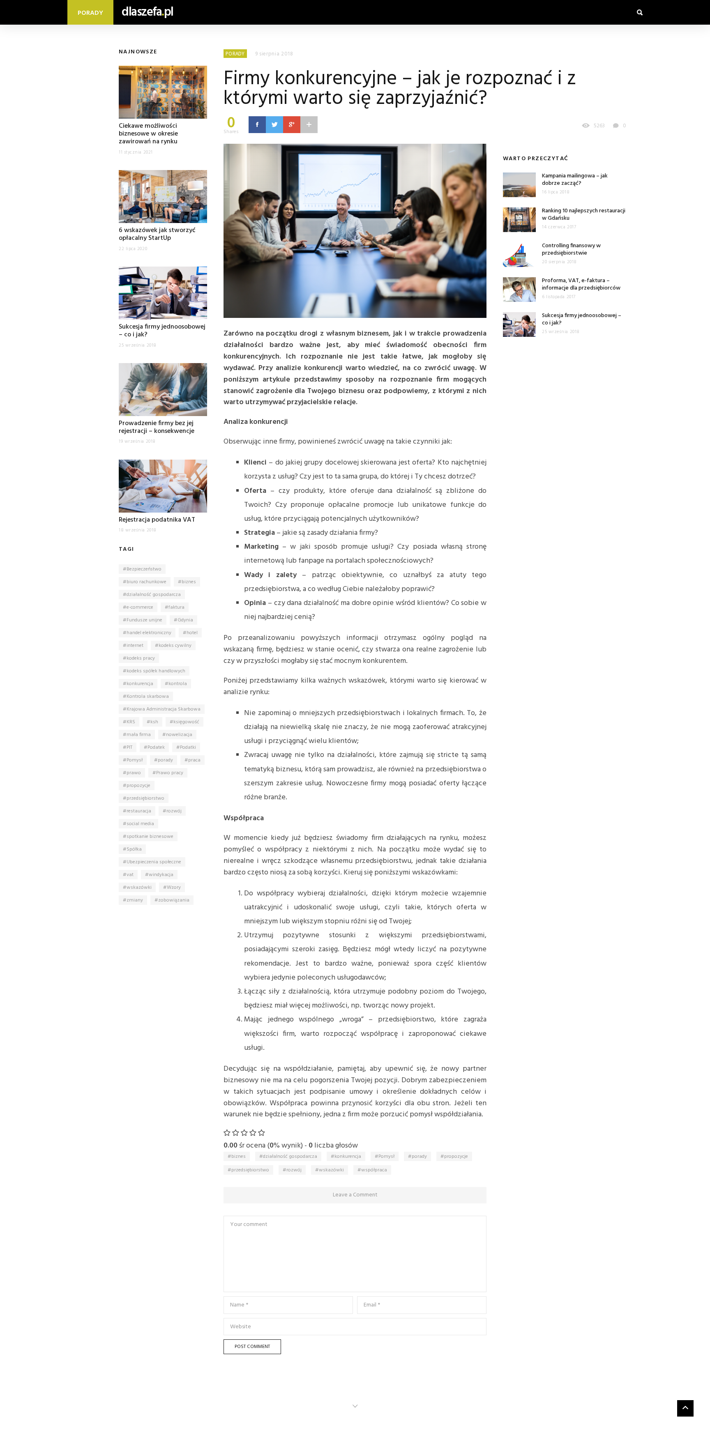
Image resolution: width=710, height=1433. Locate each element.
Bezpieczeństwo (144, 569)
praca (194, 760)
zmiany (135, 900)
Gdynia (185, 620)
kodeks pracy (141, 658)
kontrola (177, 684)
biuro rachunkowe (146, 582)
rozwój (174, 811)
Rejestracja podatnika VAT (157, 520)
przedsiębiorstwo (145, 798)
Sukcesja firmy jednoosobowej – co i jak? (162, 331)
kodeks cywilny (175, 646)
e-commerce (140, 607)
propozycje (138, 786)
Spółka (134, 849)
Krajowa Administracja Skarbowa (164, 709)
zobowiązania (173, 900)
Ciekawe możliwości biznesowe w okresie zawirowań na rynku (148, 134)
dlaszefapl (147, 12)
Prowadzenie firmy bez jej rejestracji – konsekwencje (156, 427)
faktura (176, 607)
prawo (134, 773)
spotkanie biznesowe (150, 837)
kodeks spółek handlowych (156, 671)
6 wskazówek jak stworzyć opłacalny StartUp (157, 234)
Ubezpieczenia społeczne (154, 862)
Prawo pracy (169, 773)
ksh (154, 722)
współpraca (374, 1170)
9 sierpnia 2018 (274, 54)
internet (135, 646)
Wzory (174, 887)
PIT (129, 747)
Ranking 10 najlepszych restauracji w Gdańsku (583, 214)
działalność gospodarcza (154, 595)
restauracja (139, 811)
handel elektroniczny (149, 633)
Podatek (156, 747)
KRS (131, 722)
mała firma (139, 735)
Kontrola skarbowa (148, 696)
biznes (189, 582)
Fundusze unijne (144, 620)
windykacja (161, 875)
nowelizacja (179, 735)
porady (165, 760)
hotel (192, 633)
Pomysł (135, 760)
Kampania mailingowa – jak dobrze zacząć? (575, 179)
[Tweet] (274, 124)
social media (140, 824)
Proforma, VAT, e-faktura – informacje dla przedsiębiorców (581, 284)
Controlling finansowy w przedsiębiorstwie (571, 249)
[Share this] (257, 124)
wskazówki (139, 887)
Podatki (188, 747)
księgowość (186, 722)
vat (130, 875)
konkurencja (140, 684)
